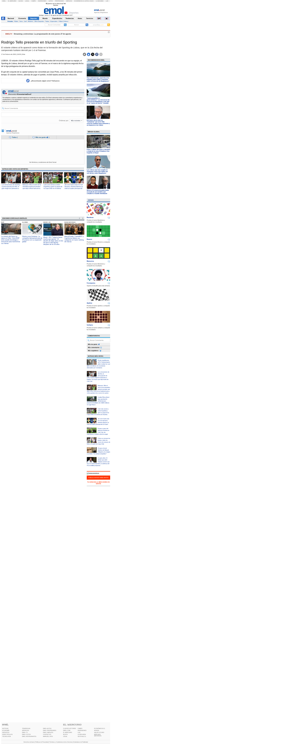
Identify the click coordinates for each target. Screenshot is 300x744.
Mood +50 (47, 222)
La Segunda (99, 1)
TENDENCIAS (26, 728)
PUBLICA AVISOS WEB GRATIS (98, 477)
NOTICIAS (5, 728)
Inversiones (42, 1)
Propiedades (59, 1)
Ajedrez (89, 303)
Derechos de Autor (29, 742)
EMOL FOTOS (26, 734)
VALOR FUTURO (99, 732)
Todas (47, 21)
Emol (4, 1)
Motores (30, 21)
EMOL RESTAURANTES (29, 736)
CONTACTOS (47, 734)
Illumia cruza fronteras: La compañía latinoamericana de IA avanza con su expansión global (32, 239)
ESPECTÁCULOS (7, 734)
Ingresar (96, 12)
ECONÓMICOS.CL (99, 728)
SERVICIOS (25, 730)
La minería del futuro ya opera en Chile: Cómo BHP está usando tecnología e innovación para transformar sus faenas (10, 239)
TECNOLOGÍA (6, 736)
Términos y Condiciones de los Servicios (60, 742)
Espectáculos (57, 18)
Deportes (33, 18)
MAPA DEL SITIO (48, 736)
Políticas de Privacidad (41, 742)
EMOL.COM (66, 730)
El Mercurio (12, 1)
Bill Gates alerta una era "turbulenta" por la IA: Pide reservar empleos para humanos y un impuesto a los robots (98, 122)
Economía (22, 18)
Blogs (21, 1)
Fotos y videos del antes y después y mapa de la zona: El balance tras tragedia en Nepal (98, 151)
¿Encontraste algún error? (45, 81)
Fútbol (16, 21)
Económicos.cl (79, 1)
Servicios (89, 18)
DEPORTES (5, 732)
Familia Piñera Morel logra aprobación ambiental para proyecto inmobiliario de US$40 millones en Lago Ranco (98, 400)
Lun (107, 1)
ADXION (96, 730)
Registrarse (104, 12)
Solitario (90, 325)
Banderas (90, 217)
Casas (91, 1)
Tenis (21, 21)
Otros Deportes (39, 21)
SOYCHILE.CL (82, 736)
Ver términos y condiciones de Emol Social (42, 162)
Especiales (53, 21)
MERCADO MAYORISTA (97, 735)
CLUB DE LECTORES (69, 728)
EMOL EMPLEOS (48, 732)
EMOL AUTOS (47, 728)
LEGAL (65, 736)
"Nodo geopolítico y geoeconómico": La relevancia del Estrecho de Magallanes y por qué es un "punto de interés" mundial (98, 100)
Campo (33, 1)
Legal (27, 1)
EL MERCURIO (67, 732)
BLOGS (65, 734)
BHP (2, 222)
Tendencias (70, 18)
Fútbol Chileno (63, 21)
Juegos (91, 200)
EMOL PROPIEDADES (49, 730)
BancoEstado (69, 222)
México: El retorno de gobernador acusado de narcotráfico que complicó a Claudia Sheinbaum (98, 191)
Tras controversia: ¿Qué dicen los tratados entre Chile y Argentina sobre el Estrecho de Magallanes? (98, 79)
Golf (25, 21)
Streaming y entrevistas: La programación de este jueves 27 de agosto (42, 34)
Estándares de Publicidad (80, 742)
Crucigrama (91, 283)
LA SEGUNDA (82, 734)
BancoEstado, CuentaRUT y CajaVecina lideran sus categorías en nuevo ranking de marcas (74, 239)
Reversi (89, 239)
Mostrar (55, 5)
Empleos (69, 1)
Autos (51, 1)
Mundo (45, 18)
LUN (79, 732)
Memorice (90, 261)
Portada (10, 21)
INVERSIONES (82, 730)
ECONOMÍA (5, 730)
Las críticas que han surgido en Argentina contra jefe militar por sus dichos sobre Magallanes (97, 171)
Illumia (25, 222)
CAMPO (80, 728)
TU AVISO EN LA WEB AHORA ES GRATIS (98, 483)
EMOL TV (25, 732)
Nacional (11, 18)
